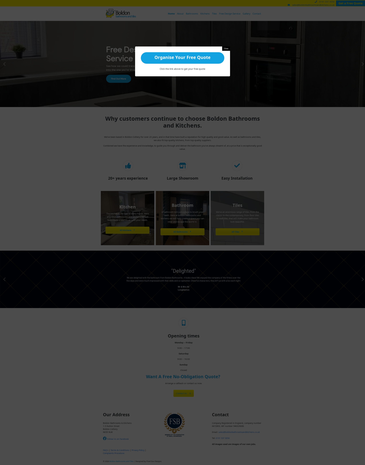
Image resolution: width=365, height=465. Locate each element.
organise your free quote (182, 57)
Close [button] (226, 48)
